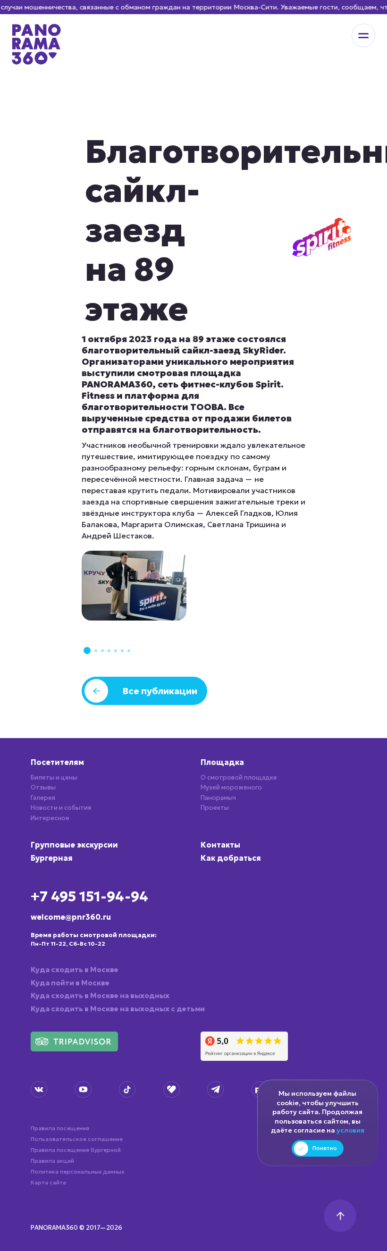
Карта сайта (48, 1182)
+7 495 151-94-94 (89, 896)
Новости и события (61, 808)
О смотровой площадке (239, 777)
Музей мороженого (231, 787)
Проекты (215, 808)
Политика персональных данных (77, 1171)
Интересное (50, 818)
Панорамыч (218, 798)
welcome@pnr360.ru (71, 917)
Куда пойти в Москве (70, 982)
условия (350, 1130)
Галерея (43, 798)
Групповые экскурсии (74, 844)
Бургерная (52, 858)
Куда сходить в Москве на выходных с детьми (118, 1008)
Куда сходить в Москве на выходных (100, 995)
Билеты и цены (54, 777)
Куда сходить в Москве (74, 969)
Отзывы (43, 787)
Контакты (220, 844)
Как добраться (231, 858)
